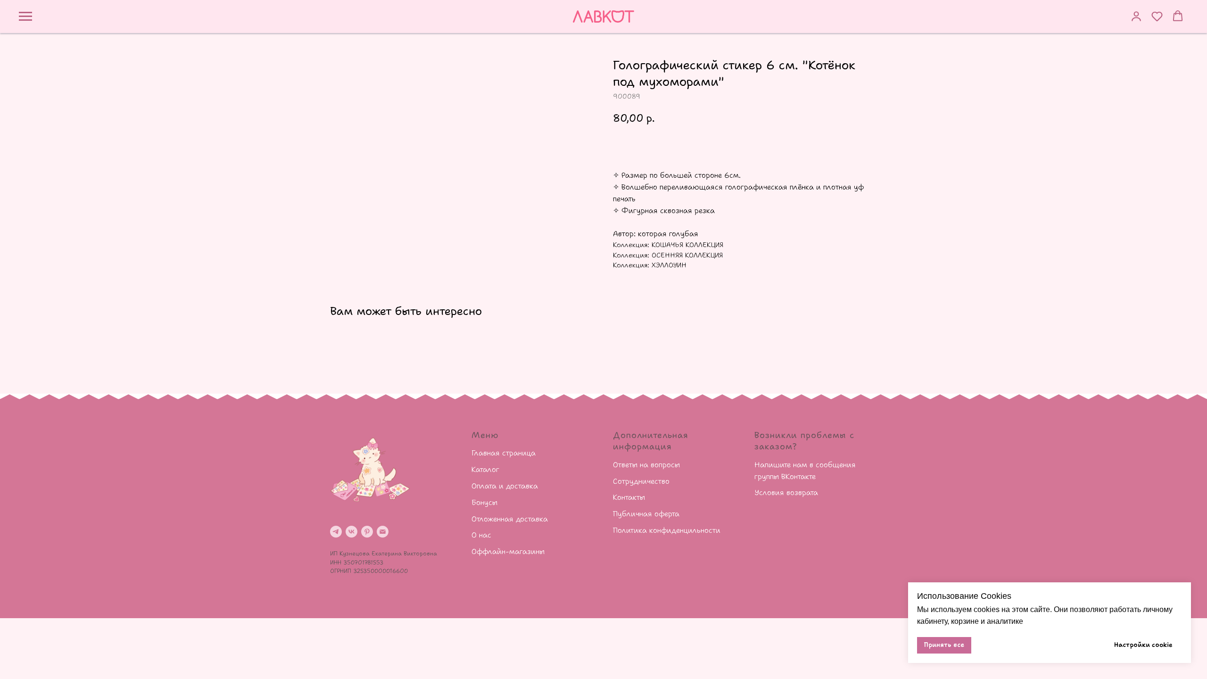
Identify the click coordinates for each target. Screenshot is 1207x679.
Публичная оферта (646, 514)
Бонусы (484, 502)
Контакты (629, 497)
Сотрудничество (641, 481)
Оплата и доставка (504, 486)
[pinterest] (367, 532)
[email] (383, 532)
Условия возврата (786, 492)
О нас (481, 535)
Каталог (485, 469)
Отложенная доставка (509, 519)
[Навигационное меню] (25, 16)
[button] (1136, 16)
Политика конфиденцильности (666, 530)
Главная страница (503, 453)
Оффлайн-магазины (508, 551)
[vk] (351, 532)
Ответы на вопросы (646, 465)
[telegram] (336, 532)
